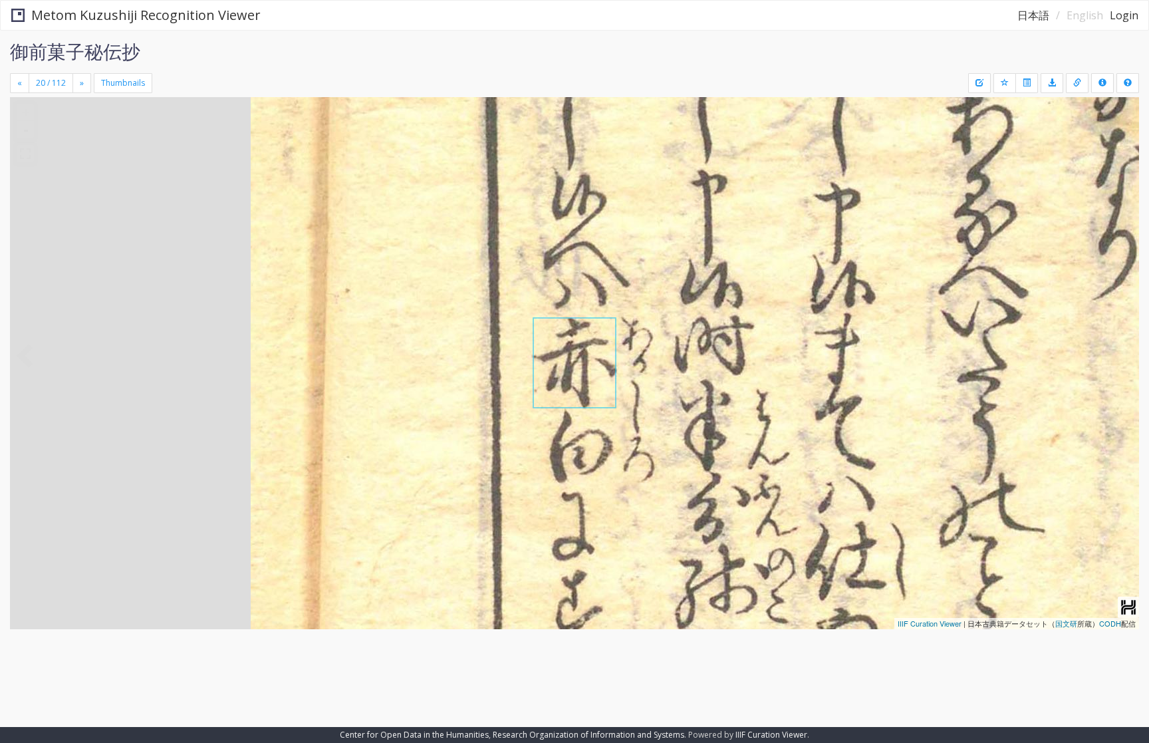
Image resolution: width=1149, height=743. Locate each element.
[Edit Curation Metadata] (979, 83)
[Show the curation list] (1026, 83)
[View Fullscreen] (25, 153)
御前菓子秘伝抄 (75, 51)
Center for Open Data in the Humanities (414, 734)
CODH (1110, 623)
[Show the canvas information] (1077, 83)
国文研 (1066, 623)
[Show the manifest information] (1102, 83)
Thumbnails (123, 82)
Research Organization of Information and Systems (588, 734)
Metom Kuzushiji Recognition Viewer (146, 15)
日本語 (1033, 15)
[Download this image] (1052, 83)
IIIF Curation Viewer (929, 623)
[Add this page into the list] (1004, 83)
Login (1124, 15)
